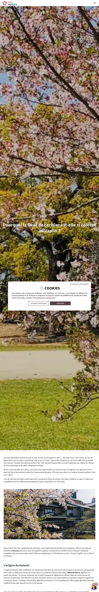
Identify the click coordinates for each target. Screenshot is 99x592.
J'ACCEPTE (60, 303)
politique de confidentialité (46, 298)
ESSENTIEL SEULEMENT (79, 284)
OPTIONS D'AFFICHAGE (39, 303)
